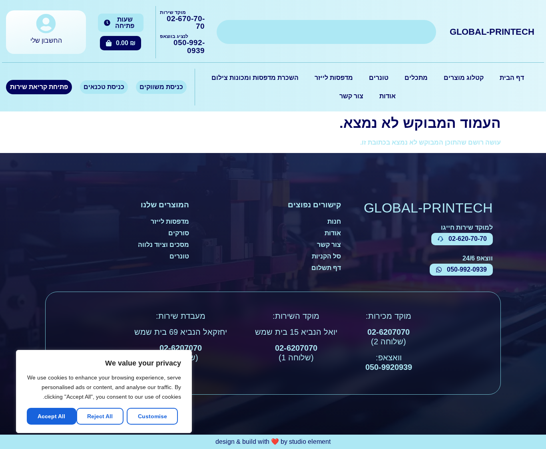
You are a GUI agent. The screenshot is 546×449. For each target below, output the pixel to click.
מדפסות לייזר (334, 77)
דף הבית (512, 77)
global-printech (492, 32)
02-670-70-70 (186, 22)
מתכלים (416, 77)
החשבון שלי (46, 40)
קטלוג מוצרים (464, 77)
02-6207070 (388, 332)
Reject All (100, 416)
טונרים (379, 77)
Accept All (51, 416)
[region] (104, 391)
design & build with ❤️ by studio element (273, 441)
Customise (152, 416)
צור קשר (351, 96)
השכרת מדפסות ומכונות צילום (255, 77)
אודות (387, 96)
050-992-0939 (189, 46)
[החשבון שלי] (46, 24)
